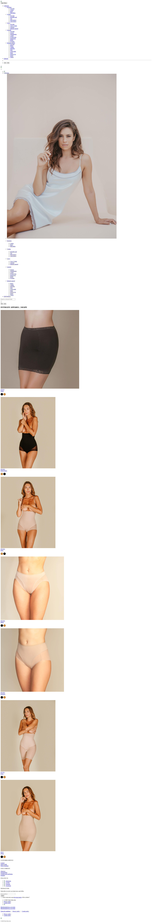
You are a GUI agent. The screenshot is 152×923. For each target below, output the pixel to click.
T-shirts (9, 14)
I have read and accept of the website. (16, 897)
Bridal (11, 40)
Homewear (13, 38)
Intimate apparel (14, 28)
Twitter (7, 882)
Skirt (11, 50)
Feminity (3, 875)
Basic (11, 11)
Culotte (12, 47)
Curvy (8, 23)
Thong (11, 57)
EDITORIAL (7, 296)
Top (11, 18)
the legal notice (18, 897)
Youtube (7, 884)
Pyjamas (12, 41)
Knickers (9, 7)
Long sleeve (13, 21)
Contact (3, 863)
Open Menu (4, 3)
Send (2, 895)
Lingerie (12, 27)
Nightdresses (13, 34)
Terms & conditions (5, 911)
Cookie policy (7, 903)
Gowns (12, 33)
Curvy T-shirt (13, 25)
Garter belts (13, 51)
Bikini (11, 45)
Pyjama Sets (13, 37)
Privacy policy (7, 901)
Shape (11, 55)
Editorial (6, 58)
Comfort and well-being (7, 874)
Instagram (8, 881)
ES (5, 62)
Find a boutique (4, 865)
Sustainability (4, 872)
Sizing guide (4, 864)
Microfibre (12, 13)
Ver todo (12, 8)
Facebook (8, 885)
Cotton (12, 10)
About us (3, 871)
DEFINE (12, 48)
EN (8, 62)
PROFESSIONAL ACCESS (8, 907)
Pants (11, 53)
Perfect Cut (13, 54)
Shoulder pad (13, 17)
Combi (12, 35)
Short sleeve (13, 20)
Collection (6, 5)
